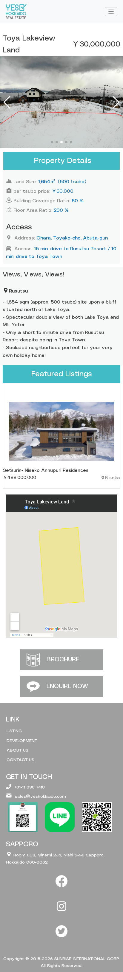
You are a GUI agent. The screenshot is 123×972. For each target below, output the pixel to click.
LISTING (14, 731)
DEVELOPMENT (22, 741)
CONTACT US (20, 760)
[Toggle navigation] (111, 11)
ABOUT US (17, 750)
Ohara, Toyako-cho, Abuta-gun (72, 238)
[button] (52, 142)
